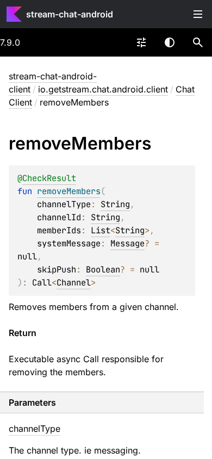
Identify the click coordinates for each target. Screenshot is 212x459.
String (115, 204)
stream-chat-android (69, 14)
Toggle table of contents (198, 14)
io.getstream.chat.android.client (103, 89)
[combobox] (141, 42)
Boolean (103, 269)
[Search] (198, 42)
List (100, 230)
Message (127, 243)
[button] (198, 42)
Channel (74, 282)
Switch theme (169, 42)
